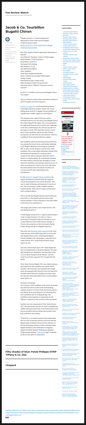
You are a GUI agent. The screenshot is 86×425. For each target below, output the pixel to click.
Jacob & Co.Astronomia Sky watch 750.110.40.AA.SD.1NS (69, 247)
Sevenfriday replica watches (71, 92)
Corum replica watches (69, 46)
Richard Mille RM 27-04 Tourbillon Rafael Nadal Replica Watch (70, 364)
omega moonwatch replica (15, 412)
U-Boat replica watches (69, 97)
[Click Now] (67, 125)
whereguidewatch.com (13, 415)
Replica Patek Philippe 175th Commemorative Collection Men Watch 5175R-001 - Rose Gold (70, 339)
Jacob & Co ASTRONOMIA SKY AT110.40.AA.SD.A (70, 310)
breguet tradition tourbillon (53, 412)
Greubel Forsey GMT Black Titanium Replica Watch (69, 217)
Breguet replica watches (69, 37)
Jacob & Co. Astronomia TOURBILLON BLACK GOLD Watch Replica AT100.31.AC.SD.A (69, 263)
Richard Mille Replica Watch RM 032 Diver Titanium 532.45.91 (70, 350)
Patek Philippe (67, 77)
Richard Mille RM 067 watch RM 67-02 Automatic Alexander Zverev (70, 359)
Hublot (65, 63)
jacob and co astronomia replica (65, 148)
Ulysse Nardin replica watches (71, 99)
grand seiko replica (56, 410)
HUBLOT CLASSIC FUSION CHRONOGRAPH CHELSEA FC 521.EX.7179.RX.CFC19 (70, 222)
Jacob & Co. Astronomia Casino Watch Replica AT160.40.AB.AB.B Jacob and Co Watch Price (70, 235)
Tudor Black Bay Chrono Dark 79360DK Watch (70, 378)
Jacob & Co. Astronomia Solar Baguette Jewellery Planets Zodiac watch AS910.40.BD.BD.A (70, 252)
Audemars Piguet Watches (70, 32)
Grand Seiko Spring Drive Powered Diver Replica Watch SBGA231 (70, 213)
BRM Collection (67, 42)
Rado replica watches (69, 84)
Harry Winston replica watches (71, 62)
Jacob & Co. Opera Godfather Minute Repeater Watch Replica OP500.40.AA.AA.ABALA (70, 279)
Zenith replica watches (69, 102)
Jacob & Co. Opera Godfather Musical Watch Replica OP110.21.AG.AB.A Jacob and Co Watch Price (70, 294)
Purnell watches (67, 83)
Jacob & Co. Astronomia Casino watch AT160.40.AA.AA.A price (70, 230)
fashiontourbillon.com (72, 410)
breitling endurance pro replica (16, 410)
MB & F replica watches (69, 69)
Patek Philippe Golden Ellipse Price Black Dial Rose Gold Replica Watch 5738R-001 (70, 327)
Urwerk (65, 100)
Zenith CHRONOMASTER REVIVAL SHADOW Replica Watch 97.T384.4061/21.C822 (69, 395)
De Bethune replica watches (70, 47)
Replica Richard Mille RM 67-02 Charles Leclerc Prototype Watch (70, 345)
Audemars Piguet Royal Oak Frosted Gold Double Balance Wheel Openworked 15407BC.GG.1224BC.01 (70, 173)
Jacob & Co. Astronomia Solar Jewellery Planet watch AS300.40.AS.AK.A (10, 58)
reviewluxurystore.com (71, 412)
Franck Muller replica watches (71, 49)
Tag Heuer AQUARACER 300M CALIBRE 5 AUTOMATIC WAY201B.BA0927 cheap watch (70, 374)
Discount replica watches (39, 231)
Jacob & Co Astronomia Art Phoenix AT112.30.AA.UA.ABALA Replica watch (70, 305)
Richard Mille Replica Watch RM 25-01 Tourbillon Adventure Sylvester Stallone (70, 354)
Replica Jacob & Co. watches (70, 88)
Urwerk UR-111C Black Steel (69, 391)
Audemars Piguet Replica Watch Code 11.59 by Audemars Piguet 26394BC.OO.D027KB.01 (70, 167)
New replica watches (68, 72)
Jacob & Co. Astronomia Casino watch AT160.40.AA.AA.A (70, 226)
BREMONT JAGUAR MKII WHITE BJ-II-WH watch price (70, 189)
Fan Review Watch (17, 12)
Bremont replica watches (70, 40)
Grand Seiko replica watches (71, 58)
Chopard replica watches (70, 44)
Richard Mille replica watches (71, 90)
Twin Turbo (41, 332)
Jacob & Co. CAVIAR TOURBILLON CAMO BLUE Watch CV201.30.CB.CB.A (69, 273)
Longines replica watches (70, 67)
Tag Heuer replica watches (70, 93)
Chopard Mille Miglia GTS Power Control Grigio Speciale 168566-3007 (70, 201)
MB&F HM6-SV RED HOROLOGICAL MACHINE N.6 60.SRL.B (70, 322)
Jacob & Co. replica (26, 106)
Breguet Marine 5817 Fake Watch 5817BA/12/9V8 (69, 185)
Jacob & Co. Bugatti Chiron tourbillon (38, 177)
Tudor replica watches (69, 95)
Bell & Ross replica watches (70, 33)
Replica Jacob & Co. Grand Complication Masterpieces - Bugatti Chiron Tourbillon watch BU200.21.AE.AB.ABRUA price (70, 333)
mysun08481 (9, 42)
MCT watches (67, 70)
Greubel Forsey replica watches (71, 60)
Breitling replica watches (70, 39)
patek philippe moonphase (33, 412)
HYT (64, 65)
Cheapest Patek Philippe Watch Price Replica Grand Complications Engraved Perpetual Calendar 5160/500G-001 (70, 195)
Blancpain (66, 35)
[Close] (73, 112)
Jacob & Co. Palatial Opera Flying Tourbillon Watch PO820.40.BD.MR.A (69, 300)
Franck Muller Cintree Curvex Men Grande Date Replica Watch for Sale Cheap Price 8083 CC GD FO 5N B (70, 207)
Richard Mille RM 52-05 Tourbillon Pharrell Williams (69, 369)
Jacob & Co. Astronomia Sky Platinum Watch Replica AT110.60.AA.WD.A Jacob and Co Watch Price (70, 242)
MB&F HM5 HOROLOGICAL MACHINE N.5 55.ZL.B (69, 318)
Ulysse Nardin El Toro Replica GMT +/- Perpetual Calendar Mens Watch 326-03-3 (70, 383)
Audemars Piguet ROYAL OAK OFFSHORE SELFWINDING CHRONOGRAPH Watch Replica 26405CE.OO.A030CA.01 (70, 180)
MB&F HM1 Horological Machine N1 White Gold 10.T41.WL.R (71, 314)
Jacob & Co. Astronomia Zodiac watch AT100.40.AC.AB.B (70, 268)
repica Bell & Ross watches (70, 86)
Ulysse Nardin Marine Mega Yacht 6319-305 (69, 387)
